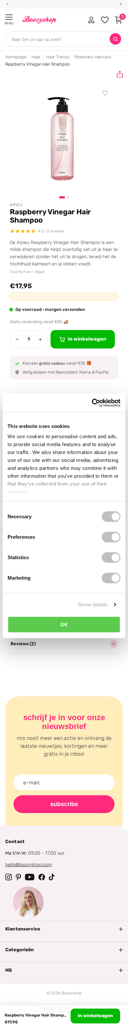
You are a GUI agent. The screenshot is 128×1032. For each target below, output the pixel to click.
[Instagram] (8, 877)
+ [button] (40, 339)
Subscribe (64, 804)
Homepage (15, 56)
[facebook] (41, 877)
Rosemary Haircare (93, 56)
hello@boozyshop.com (28, 864)
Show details (93, 604)
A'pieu (16, 205)
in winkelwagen (95, 1015)
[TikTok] (52, 877)
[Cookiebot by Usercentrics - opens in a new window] (92, 403)
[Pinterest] (18, 877)
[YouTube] (29, 877)
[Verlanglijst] (105, 93)
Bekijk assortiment (9, 17)
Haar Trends (57, 56)
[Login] (91, 19)
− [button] (17, 339)
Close (64, 929)
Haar (36, 56)
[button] (117, 74)
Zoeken (115, 39)
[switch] (111, 536)
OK (64, 624)
